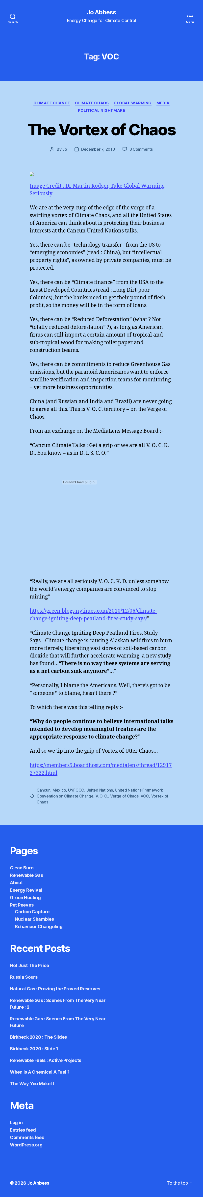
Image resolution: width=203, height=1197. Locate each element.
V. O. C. (102, 796)
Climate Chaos (92, 103)
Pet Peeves (21, 905)
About (16, 882)
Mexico (59, 790)
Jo (64, 149)
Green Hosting (25, 897)
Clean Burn (21, 867)
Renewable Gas (26, 875)
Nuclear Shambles (34, 919)
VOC (145, 796)
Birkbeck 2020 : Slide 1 (34, 1048)
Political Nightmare (101, 110)
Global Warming (133, 103)
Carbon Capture (32, 911)
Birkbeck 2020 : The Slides (38, 1037)
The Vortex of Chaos (101, 129)
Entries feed (23, 1130)
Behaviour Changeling (39, 926)
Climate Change (51, 103)
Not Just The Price (29, 965)
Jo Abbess (101, 12)
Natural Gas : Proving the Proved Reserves (55, 988)
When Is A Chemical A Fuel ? (40, 1072)
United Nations (99, 790)
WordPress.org (26, 1144)
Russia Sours (24, 977)
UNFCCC (76, 790)
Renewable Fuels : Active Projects (45, 1060)
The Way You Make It (32, 1083)
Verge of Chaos (124, 796)
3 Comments (141, 149)
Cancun (43, 790)
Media (163, 103)
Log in (16, 1122)
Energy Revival (26, 890)
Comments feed (27, 1137)
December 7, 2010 (98, 149)
